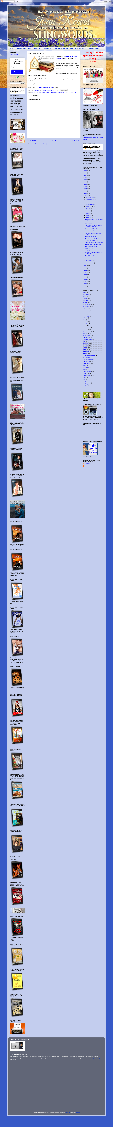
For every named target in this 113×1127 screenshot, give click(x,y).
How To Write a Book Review (92, 255)
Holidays (85, 321)
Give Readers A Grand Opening (92, 228)
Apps (84, 292)
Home (54, 140)
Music (84, 341)
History (84, 320)
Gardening (85, 312)
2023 (85, 177)
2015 (85, 195)
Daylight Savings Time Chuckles (93, 244)
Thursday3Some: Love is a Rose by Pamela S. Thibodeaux (93, 226)
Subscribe (17, 72)
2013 (85, 268)
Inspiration (85, 329)
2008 (85, 279)
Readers (62, 92)
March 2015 (89, 217)
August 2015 (89, 206)
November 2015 (90, 199)
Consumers (85, 302)
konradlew (67, 1112)
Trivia (84, 377)
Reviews (85, 353)
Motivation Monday (87, 339)
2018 (85, 188)
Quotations (85, 345)
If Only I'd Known (86, 327)
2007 (85, 281)
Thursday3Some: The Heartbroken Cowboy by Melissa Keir (93, 239)
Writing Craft (86, 383)
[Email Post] (57, 90)
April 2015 (88, 215)
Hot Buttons (86, 323)
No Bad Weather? (89, 258)
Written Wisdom (86, 387)
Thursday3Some (86, 375)
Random (85, 347)
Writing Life (85, 385)
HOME (11, 48)
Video (84, 379)
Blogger (78, 1112)
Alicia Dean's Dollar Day (91, 231)
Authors (34, 92)
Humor (84, 325)
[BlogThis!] (62, 90)
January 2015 (89, 263)
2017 (85, 191)
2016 (85, 193)
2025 (85, 173)
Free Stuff (85, 308)
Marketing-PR (86, 337)
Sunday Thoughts (87, 363)
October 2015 (89, 202)
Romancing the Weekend (89, 355)
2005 (85, 286)
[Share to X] (63, 90)
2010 (85, 274)
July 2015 (88, 208)
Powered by (13, 77)
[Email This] (60, 90)
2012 (85, 270)
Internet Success (50, 92)
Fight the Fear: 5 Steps (90, 236)
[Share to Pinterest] (67, 90)
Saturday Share (86, 357)
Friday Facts (85, 310)
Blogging (85, 298)
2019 (85, 186)
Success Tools (86, 361)
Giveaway (85, 314)
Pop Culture (57, 92)
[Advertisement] (93, 494)
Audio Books (86, 294)
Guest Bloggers (86, 316)
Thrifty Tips (67, 92)
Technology (85, 367)
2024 (85, 175)
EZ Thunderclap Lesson (91, 246)
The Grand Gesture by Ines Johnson (94, 242)
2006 (85, 283)
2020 (85, 184)
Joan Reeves (87, 463)
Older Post (75, 140)
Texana (84, 369)
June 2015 (88, 211)
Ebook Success (86, 306)
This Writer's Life (87, 371)
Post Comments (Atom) (41, 143)
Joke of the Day (86, 335)
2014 (85, 265)
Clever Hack (85, 300)
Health (84, 318)
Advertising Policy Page (94, 1058)
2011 (85, 272)
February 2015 (89, 260)
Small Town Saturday (88, 359)
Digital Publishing (41, 92)
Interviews (85, 333)
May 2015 (88, 213)
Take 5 (84, 365)
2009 (85, 277)
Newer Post (32, 140)
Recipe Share (86, 351)
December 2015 (90, 197)
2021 (85, 182)
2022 (85, 179)
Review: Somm (88, 223)
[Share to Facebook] (65, 90)
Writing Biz (73, 92)
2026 (85, 170)
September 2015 (90, 204)
